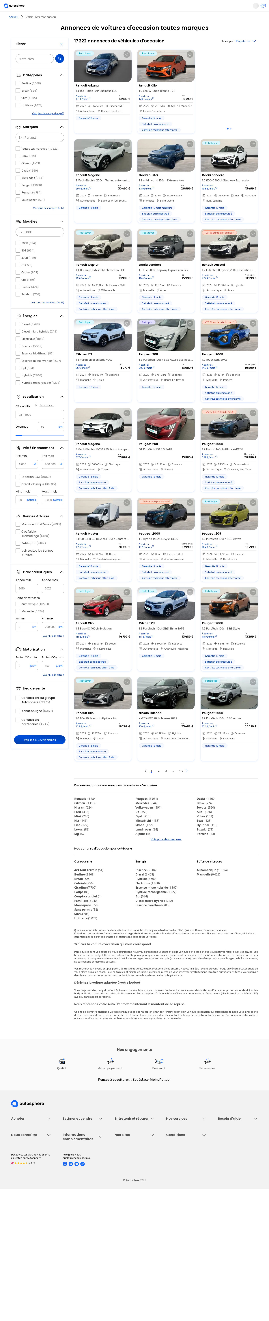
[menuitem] (15, 19)
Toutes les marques (40, 159)
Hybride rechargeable (40, 393)
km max (47, 629)
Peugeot (31, 196)
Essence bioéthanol (37, 364)
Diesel (30, 335)
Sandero (30, 305)
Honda (142, 864)
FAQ (220, 1167)
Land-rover (146, 842)
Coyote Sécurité (175, 1186)
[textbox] (51, 437)
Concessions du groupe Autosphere (38, 711)
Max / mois (49, 502)
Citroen (30, 174)
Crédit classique (38, 495)
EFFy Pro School (124, 1234)
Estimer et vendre (58, 19)
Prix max (48, 467)
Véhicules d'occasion (23, 1161)
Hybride (31, 386)
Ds (141, 824)
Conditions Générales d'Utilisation (186, 1227)
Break (29, 101)
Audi (204, 824)
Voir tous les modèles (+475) (47, 313)
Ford (81, 824)
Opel (142, 828)
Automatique (35, 615)
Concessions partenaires (35, 733)
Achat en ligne (37, 722)
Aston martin (147, 868)
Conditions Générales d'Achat (183, 1258)
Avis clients (18, 1240)
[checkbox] (18, 94)
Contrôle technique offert (129, 1179)
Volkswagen (33, 210)
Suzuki (205, 842)
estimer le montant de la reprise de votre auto (184, 1047)
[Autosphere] (17, 7)
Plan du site (173, 1271)
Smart (204, 859)
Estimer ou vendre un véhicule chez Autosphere (80, 1163)
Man (80, 872)
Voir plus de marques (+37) (48, 218)
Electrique (32, 349)
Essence (31, 357)
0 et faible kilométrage (35, 544)
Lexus (81, 842)
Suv (81, 946)
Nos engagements (22, 1234)
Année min (23, 591)
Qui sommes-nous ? (22, 1227)
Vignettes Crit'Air (73, 1238)
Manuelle (32, 622)
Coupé (81, 924)
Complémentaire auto (178, 1179)
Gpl (27, 379)
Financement (173, 1161)
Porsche (206, 846)
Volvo (205, 828)
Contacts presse (21, 1246)
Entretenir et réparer (110, 19)
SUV (29, 108)
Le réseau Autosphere (128, 1240)
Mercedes (32, 188)
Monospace (86, 938)
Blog (117, 1262)
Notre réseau (203, 19)
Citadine (85, 920)
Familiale (86, 933)
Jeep (80, 855)
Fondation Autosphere (128, 1227)
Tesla (141, 872)
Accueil (13, 29)
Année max (50, 591)
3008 (28, 268)
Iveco (203, 864)
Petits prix (33, 554)
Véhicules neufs (20, 1167)
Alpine (143, 846)
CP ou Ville (23, 417)
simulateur (139, 1022)
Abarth (143, 859)
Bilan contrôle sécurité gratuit (132, 1173)
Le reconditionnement (75, 1232)
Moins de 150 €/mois (41, 535)
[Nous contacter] (262, 7)
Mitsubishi (147, 833)
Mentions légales (176, 1265)
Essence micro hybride (41, 371)
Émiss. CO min (26, 668)
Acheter (15, 19)
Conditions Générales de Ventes (185, 1252)
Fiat (81, 837)
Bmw (28, 166)
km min (21, 629)
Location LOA (36, 488)
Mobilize (82, 868)
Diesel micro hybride (39, 342)
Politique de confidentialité (181, 1234)
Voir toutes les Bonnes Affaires (37, 563)
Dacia (29, 181)
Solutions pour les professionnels (186, 1201)
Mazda (143, 850)
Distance (22, 437)
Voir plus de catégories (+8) (48, 124)
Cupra (82, 850)
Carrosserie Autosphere (129, 1186)
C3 (26, 276)
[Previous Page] (131, 783)
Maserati (83, 859)
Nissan (83, 820)
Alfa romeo (208, 850)
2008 (28, 254)
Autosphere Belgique (127, 1246)
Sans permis (86, 942)
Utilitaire (31, 116)
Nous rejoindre (19, 1252)
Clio (28, 290)
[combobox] (40, 425)
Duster (30, 298)
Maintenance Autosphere (129, 1167)
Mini (81, 828)
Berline (31, 94)
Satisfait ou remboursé (179, 1173)
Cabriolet (84, 916)
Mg (79, 846)
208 (27, 261)
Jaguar (143, 855)
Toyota (206, 820)
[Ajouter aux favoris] (127, 66)
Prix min (21, 467)
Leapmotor (207, 855)
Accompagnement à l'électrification (177, 1194)
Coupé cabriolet (87, 929)
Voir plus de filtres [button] (53, 646)
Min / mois (23, 502)
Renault (31, 203)
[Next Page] (201, 783)
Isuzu (203, 868)
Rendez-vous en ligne (127, 1161)
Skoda (144, 837)
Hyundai (207, 837)
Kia (80, 833)
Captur (29, 283)
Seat (204, 833)
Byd (79, 864)
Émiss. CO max (53, 668)
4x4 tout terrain (88, 903)
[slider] (23, 446)
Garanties (172, 1167)
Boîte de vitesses (28, 609)
